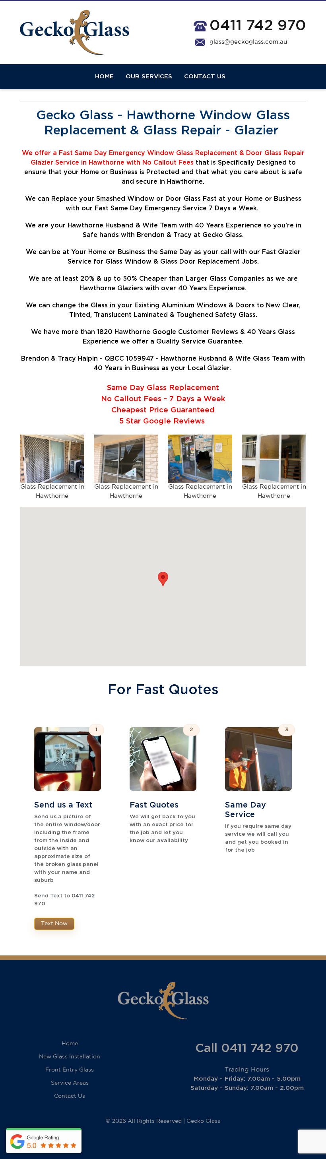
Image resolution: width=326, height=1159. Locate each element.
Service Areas (70, 1083)
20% (87, 279)
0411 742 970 (258, 25)
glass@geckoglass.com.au (248, 42)
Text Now (54, 923)
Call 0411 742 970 (247, 1048)
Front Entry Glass (69, 1070)
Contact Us (204, 77)
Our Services (149, 77)
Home (104, 77)
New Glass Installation (69, 1056)
